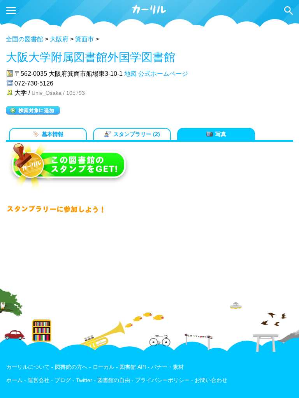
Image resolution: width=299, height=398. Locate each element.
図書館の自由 (113, 380)
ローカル (103, 367)
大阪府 (59, 39)
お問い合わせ (211, 380)
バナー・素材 (167, 367)
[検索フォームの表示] (288, 10)
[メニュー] (11, 10)
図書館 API (133, 367)
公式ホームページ (163, 73)
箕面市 (84, 39)
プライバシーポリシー (162, 380)
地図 (130, 73)
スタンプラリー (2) (136, 134)
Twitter (84, 380)
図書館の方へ (71, 367)
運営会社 (38, 380)
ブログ (63, 380)
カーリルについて (28, 367)
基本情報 (52, 134)
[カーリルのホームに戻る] (149, 13)
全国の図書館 (24, 39)
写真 (220, 134)
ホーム (14, 380)
